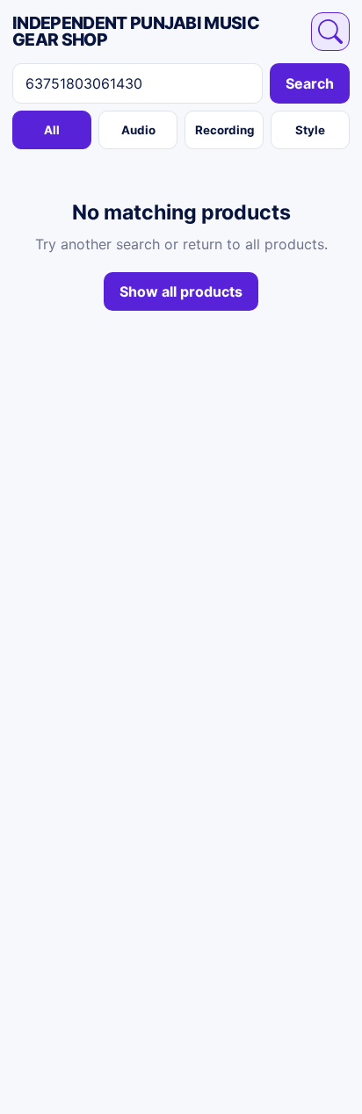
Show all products (181, 291)
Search (310, 83)
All (52, 130)
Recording (224, 130)
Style (310, 130)
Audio (138, 130)
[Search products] (330, 31)
